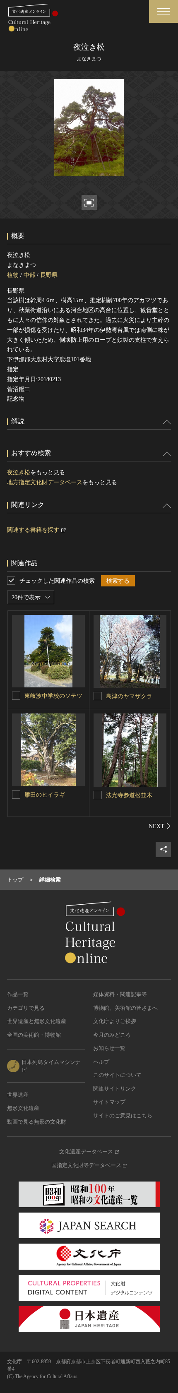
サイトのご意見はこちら (122, 1115)
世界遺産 (18, 1095)
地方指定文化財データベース (44, 482)
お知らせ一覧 (109, 1048)
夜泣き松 (18, 472)
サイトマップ (109, 1102)
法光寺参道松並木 (129, 795)
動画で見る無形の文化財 (36, 1122)
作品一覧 (18, 994)
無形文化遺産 (23, 1108)
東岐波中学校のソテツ (53, 696)
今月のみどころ (112, 1035)
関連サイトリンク (114, 1089)
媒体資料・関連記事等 (120, 994)
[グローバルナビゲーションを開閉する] (163, 11)
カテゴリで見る (26, 1008)
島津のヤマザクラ (129, 696)
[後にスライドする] (160, 826)
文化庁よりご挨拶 (114, 1021)
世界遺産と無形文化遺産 (36, 1021)
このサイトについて (117, 1075)
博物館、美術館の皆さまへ (125, 1008)
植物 (13, 275)
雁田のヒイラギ (44, 795)
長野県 (49, 275)
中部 (29, 275)
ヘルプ (101, 1062)
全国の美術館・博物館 (34, 1035)
